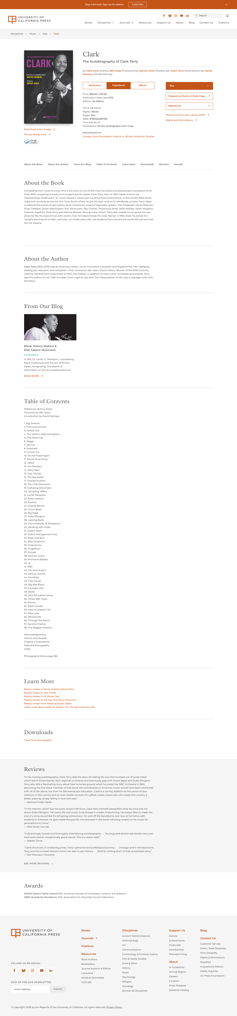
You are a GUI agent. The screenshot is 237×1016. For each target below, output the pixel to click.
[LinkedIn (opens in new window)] (187, 15)
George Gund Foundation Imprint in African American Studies (118, 136)
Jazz (45, 33)
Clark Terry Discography (37, 740)
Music (32, 33)
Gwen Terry (177, 70)
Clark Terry (92, 70)
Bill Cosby (115, 70)
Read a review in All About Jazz (42, 696)
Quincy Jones (147, 70)
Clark (57, 33)
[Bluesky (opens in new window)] (170, 15)
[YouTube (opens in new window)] (181, 15)
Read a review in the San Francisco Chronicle (50, 699)
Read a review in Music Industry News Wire (49, 689)
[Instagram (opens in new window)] (175, 15)
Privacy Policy (114, 1007)
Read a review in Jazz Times (40, 692)
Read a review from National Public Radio (48, 703)
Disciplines (17, 33)
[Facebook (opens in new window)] (164, 15)
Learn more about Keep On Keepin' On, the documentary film (59, 707)
